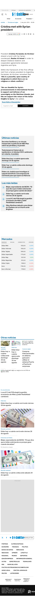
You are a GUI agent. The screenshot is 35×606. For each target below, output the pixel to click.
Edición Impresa (7, 558)
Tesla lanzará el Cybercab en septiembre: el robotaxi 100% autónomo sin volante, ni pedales (17, 152)
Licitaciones (14, 573)
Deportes (23, 556)
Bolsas (12, 242)
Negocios (5, 553)
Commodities (21, 242)
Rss (3, 564)
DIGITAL (8, 580)
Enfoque (14, 10)
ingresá (31, 14)
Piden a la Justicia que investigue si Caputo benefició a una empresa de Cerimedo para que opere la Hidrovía (16, 174)
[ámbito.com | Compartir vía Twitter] (26, 34)
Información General (24, 558)
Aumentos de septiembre (25, 10)
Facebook (6, 537)
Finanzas (29, 19)
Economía (18, 19)
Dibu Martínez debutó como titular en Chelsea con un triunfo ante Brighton (19, 207)
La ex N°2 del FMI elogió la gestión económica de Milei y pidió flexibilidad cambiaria (19, 200)
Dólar (8, 19)
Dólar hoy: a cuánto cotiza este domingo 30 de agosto (17, 166)
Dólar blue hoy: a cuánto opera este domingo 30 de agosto (15, 160)
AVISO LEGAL (6, 570)
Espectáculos (14, 561)
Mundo (14, 556)
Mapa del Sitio (12, 564)
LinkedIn (15, 537)
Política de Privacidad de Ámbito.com (15, 567)
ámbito (3, 22)
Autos (4, 561)
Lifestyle (24, 553)
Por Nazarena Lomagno (7, 447)
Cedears (31, 242)
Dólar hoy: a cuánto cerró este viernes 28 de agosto (17, 195)
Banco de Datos (7, 550)
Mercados (20, 550)
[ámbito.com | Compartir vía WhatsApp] (22, 34)
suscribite (25, 14)
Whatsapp (23, 537)
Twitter (2, 537)
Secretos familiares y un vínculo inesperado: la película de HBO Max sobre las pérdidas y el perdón (15, 144)
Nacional (5, 556)
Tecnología (27, 561)
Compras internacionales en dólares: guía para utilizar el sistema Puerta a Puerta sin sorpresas (28, 358)
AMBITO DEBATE (26, 580)
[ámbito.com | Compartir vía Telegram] (30, 34)
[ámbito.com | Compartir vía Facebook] (24, 34)
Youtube (19, 537)
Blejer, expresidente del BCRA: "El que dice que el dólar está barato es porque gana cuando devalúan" (19, 189)
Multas (4, 573)
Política (25, 547)
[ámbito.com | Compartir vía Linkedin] (28, 34)
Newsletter (28, 537)
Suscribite (25, 105)
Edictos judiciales (20, 570)
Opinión (14, 553)
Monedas (4, 242)
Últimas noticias (17, 544)
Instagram (10, 537)
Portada (5, 544)
